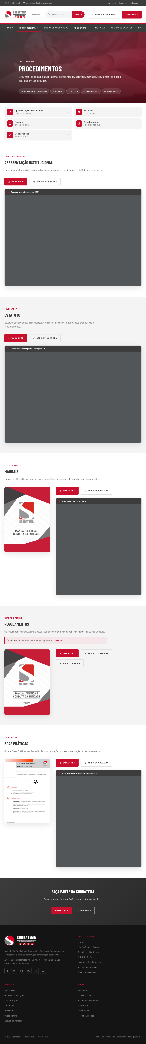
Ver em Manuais (71, 663)
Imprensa (123, 3)
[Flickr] (36, 971)
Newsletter (111, 3)
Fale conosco (136, 3)
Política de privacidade (105, 1036)
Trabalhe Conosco (86, 1015)
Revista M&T (10, 990)
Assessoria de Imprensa (89, 1000)
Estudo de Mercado (13, 1020)
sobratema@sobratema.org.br (39, 3)
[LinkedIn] (21, 971)
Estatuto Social (85, 957)
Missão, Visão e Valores (88, 947)
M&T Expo (9, 1005)
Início (10, 27)
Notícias (100, 27)
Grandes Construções (14, 995)
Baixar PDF (17, 181)
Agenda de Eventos (122, 27)
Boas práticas (112, 91)
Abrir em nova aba (46, 181)
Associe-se (131, 14)
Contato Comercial (86, 995)
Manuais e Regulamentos (89, 962)
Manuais (74, 91)
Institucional (27, 28)
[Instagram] (14, 971)
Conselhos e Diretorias (88, 952)
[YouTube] (29, 971)
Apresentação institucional (35, 91)
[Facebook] (7, 971)
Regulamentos (92, 91)
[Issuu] (43, 971)
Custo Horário (10, 1015)
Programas (80, 28)
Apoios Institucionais (88, 967)
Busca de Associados (56, 27)
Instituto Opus (11, 1000)
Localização (83, 1010)
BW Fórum (9, 1010)
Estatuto (59, 91)
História (81, 942)
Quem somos (62, 910)
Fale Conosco (84, 990)
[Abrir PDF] (27, 519)
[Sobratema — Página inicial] (15, 15)
